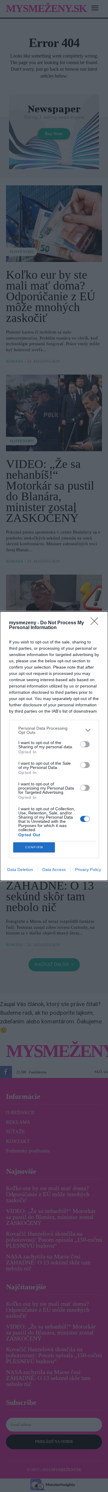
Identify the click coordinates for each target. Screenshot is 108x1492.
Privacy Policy (88, 869)
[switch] (85, 744)
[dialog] (54, 746)
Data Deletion (20, 869)
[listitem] (54, 730)
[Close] (96, 623)
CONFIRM (34, 847)
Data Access (54, 869)
